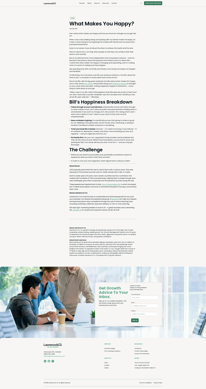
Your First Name (135, 294)
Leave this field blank (136, 290)
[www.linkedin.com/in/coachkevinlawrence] (45, 361)
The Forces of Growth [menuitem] (142, 363)
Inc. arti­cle (88, 83)
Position (133, 310)
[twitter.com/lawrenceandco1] (53, 361)
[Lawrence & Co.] (50, 3)
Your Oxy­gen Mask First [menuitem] (142, 365)
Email (132, 302)
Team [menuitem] (106, 363)
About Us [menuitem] (97, 3)
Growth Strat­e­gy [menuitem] (109, 348)
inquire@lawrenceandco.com (54, 356)
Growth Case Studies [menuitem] (141, 351)
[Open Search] (141, 3)
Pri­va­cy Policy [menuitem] (158, 383)
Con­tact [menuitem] (114, 3)
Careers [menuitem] (106, 365)
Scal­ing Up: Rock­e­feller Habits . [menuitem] (145, 368)
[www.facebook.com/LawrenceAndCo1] (49, 361)
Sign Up (134, 320)
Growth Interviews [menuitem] (142, 354)
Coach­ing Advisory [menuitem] (112, 351)
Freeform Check (135, 286)
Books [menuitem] (137, 358)
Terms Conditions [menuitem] (145, 383)
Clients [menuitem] (89, 3)
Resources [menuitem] (105, 3)
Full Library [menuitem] (138, 348)
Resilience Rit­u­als (119, 83)
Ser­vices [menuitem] (82, 3)
